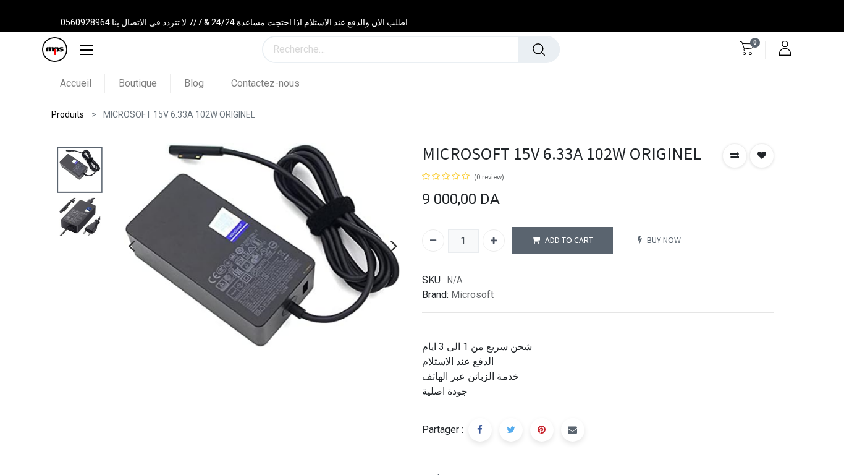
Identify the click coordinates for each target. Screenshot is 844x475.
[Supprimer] (433, 240)
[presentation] (131, 246)
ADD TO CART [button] (569, 240)
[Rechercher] (539, 49)
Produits (67, 114)
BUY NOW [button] (664, 240)
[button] (734, 155)
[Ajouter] (494, 240)
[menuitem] (82, 83)
